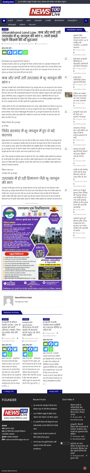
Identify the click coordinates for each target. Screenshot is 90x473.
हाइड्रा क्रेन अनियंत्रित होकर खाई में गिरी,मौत (79, 79)
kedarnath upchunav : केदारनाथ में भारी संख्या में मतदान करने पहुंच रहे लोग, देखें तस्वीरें (31, 328)
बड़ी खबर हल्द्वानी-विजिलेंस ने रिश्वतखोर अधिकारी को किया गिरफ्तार (80, 62)
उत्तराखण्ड (19, 20)
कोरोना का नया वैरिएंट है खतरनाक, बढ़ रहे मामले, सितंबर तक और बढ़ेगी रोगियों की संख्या (79, 448)
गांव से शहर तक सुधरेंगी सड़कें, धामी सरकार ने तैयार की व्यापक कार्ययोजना (44, 445)
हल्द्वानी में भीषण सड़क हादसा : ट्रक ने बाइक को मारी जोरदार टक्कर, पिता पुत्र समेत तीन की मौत (11, 328)
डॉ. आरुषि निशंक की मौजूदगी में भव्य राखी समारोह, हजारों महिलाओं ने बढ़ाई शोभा (45, 425)
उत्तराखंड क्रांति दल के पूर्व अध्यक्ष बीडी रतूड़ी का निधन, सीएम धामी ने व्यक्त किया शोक (55, 391)
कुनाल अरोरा (74, 458)
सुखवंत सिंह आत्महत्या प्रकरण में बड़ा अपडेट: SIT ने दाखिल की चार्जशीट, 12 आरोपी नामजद (80, 41)
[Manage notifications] (85, 468)
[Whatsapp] (25, 52)
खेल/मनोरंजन (59, 20)
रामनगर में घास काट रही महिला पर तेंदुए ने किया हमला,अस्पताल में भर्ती (80, 133)
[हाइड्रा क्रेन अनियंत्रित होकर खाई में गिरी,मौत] (68, 78)
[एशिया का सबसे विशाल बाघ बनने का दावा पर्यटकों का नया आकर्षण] (68, 95)
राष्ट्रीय (28, 20)
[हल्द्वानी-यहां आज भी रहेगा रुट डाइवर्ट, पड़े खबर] (68, 113)
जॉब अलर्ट (32, 25)
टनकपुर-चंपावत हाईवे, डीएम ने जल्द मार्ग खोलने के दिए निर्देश (11, 391)
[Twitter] (15, 52)
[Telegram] (20, 52)
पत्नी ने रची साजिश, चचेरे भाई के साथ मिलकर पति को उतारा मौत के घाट (80, 173)
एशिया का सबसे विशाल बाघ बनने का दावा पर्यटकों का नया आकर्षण (79, 97)
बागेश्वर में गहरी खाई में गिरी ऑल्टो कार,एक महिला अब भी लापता (80, 152)
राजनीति (48, 20)
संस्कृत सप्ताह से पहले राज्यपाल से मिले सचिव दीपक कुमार (44, 435)
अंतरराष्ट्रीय (38, 20)
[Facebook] (9, 52)
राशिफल (22, 25)
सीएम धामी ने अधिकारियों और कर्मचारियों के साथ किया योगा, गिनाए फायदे (77, 410)
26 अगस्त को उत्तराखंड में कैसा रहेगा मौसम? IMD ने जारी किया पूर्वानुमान (45, 407)
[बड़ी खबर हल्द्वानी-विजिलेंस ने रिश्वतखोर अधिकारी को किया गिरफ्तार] (68, 60)
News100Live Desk (27, 44)
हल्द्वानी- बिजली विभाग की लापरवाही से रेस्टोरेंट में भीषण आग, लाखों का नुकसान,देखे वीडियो (79, 429)
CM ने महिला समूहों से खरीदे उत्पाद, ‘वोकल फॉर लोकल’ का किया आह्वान (45, 415)
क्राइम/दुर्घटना (72, 20)
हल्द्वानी (10, 20)
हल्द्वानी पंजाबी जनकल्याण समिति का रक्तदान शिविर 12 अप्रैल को (52, 326)
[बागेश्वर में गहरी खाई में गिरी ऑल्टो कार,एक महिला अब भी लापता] (68, 150)
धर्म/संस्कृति (12, 25)
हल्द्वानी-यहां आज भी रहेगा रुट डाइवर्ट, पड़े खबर (80, 114)
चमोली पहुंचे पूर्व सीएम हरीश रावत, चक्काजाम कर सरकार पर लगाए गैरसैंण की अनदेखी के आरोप (80, 224)
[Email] (4, 52)
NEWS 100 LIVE (12, 471)
